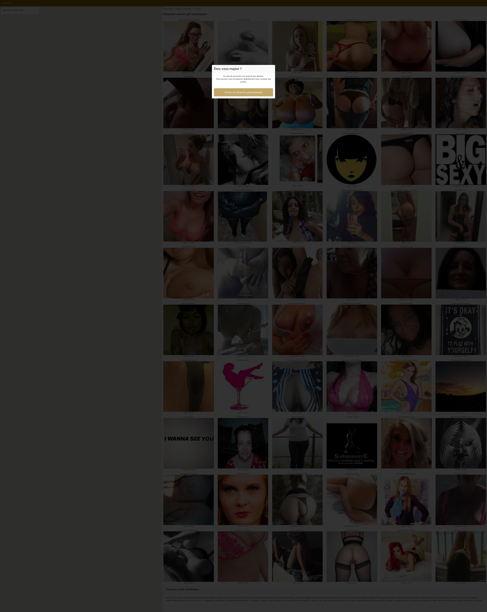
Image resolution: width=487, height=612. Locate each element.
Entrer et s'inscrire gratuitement (243, 92)
